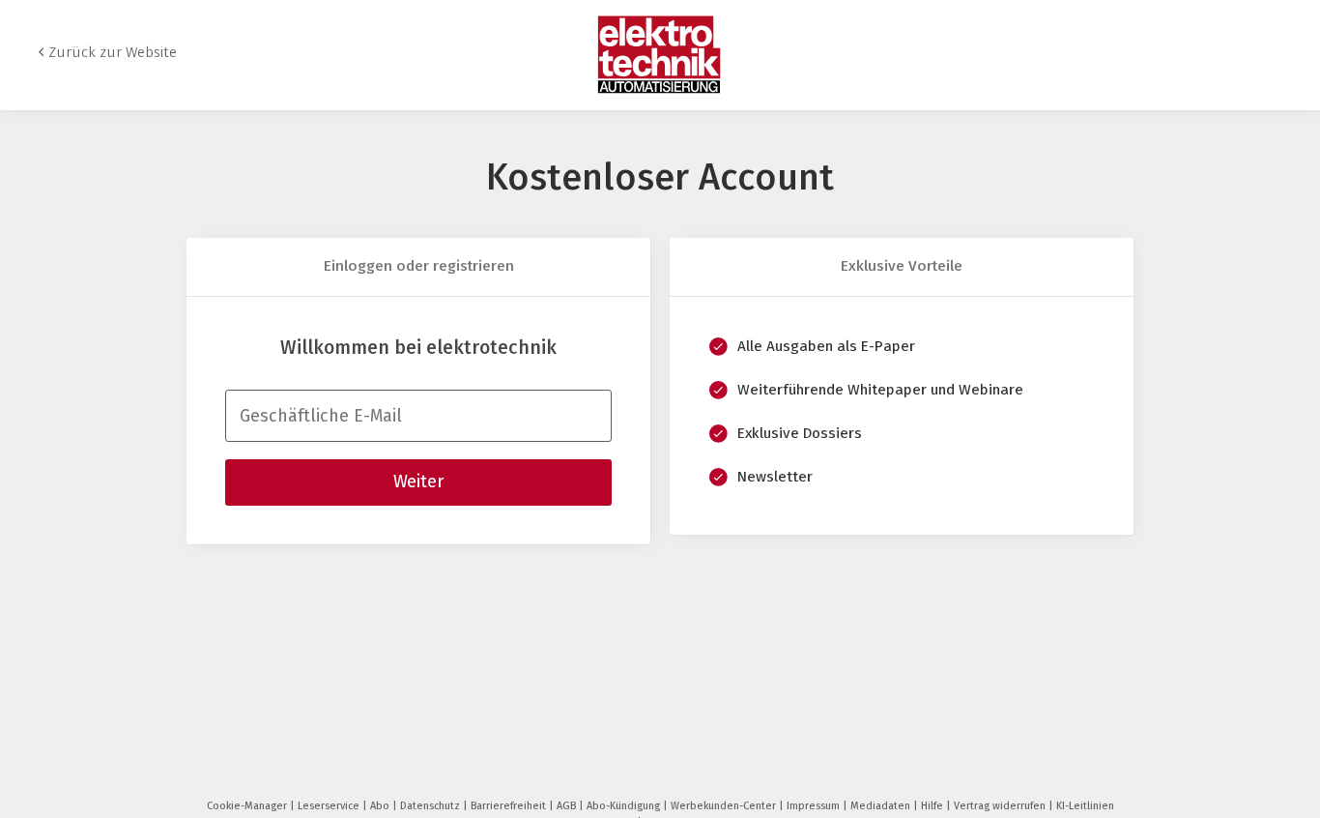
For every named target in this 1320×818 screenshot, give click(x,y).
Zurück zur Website (112, 52)
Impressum (815, 806)
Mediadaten (881, 806)
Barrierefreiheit (510, 806)
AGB (568, 806)
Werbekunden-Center (725, 806)
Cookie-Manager (248, 806)
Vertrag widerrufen (1001, 806)
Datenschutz (431, 806)
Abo (381, 806)
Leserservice (330, 806)
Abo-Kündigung (625, 806)
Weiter (418, 481)
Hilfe (933, 806)
